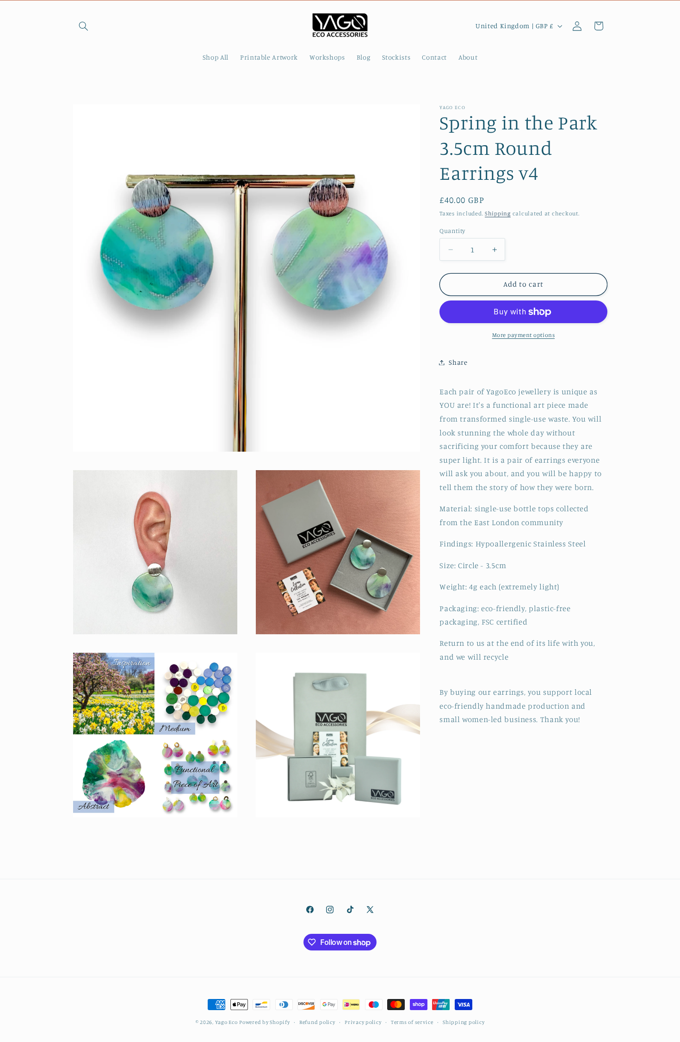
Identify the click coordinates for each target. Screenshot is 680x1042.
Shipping (498, 213)
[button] (83, 26)
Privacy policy (363, 1022)
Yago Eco (226, 1022)
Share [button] (458, 362)
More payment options (523, 334)
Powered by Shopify (264, 1022)
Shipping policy (463, 1022)
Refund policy (317, 1022)
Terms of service (412, 1022)
